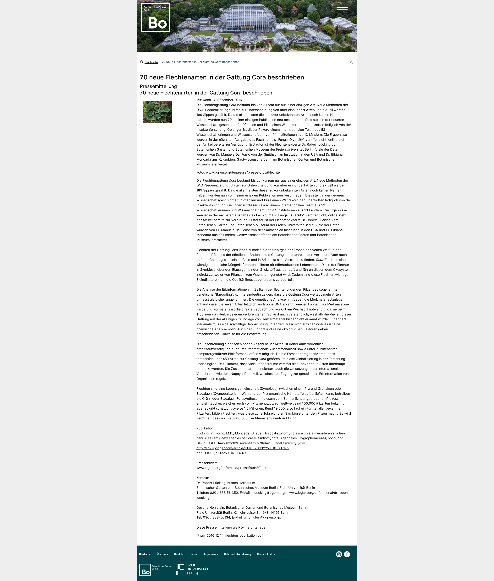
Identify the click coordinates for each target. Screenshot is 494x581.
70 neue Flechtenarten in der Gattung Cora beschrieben (206, 93)
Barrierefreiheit (266, 554)
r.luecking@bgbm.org (268, 493)
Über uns (162, 554)
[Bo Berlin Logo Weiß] (156, 569)
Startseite (151, 62)
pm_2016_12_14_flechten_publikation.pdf (231, 535)
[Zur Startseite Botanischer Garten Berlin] (155, 17)
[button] (342, 8)
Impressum (211, 554)
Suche (350, 63)
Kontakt (179, 554)
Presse (194, 554)
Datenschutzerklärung (237, 554)
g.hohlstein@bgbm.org (261, 517)
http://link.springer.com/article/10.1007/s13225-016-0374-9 (242, 448)
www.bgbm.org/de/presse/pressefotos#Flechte (243, 172)
